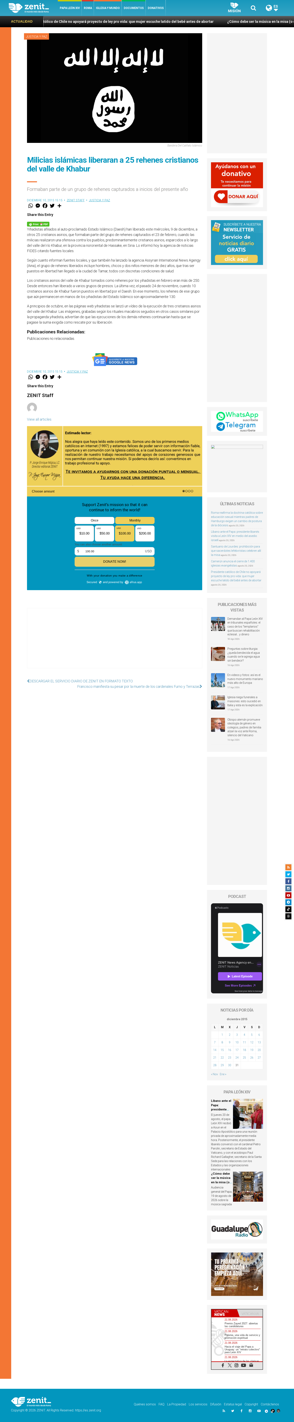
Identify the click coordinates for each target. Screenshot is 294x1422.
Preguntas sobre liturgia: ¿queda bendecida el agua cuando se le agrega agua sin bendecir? (243, 654)
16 (229, 1050)
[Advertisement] (114, 642)
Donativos (156, 8)
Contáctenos (270, 1404)
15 (222, 1050)
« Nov (214, 1074)
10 (237, 1042)
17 (237, 1050)
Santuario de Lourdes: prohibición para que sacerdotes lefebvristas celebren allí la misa (236, 551)
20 (259, 1050)
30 (229, 1065)
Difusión (215, 1404)
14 (214, 1050)
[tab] (224, 1313)
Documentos (134, 8)
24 (237, 1057)
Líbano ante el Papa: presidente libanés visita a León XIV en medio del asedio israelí (235, 536)
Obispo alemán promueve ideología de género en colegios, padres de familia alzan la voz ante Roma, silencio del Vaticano (244, 727)
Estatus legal (233, 1404)
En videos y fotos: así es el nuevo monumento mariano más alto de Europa (245, 678)
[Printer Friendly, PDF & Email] (38, 224)
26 (251, 1057)
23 (229, 1057)
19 (251, 1050)
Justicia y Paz (36, 36)
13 (259, 1042)
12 (251, 1042)
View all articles (39, 419)
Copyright (251, 1404)
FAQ (161, 1404)
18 (244, 1050)
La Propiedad (176, 1404)
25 (244, 1057)
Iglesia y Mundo (108, 8)
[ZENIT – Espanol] (33, 8)
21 (214, 1057)
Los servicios (198, 1404)
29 (222, 1065)
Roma (88, 8)
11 (244, 1042)
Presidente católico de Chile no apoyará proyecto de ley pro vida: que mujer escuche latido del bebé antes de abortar (236, 576)
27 (259, 1057)
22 (222, 1057)
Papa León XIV (70, 8)
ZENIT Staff (76, 200)
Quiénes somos (145, 1404)
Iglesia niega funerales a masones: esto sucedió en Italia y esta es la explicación (245, 701)
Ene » (223, 1074)
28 (214, 1065)
